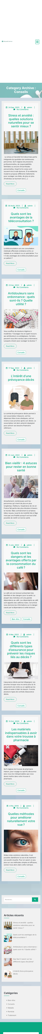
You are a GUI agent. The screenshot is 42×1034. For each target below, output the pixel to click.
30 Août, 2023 (14, 206)
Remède (11, 1012)
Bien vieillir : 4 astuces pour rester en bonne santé (21, 466)
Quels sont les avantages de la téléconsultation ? (21, 217)
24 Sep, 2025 (13, 107)
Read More (10, 184)
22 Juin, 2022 (14, 455)
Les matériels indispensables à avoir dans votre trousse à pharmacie (21, 734)
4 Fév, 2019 (14, 806)
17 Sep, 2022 (14, 368)
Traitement (12, 1015)
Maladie (11, 1008)
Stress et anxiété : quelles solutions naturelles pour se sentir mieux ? (21, 121)
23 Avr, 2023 (14, 285)
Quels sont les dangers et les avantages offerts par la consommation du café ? (21, 560)
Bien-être (15, 619)
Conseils (21, 190)
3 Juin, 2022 (14, 545)
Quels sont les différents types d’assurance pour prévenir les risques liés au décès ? (21, 650)
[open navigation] (37, 42)
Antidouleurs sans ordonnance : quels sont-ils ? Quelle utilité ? (21, 298)
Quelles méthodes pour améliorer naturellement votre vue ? (21, 819)
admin (29, 107)
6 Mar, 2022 (14, 634)
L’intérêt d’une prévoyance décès (21, 377)
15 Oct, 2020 (14, 721)
